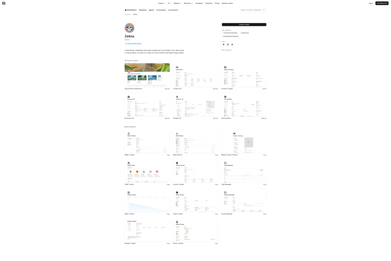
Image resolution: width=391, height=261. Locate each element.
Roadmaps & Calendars (231, 36)
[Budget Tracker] (147, 229)
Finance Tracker (227, 89)
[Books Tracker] (195, 229)
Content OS (177, 89)
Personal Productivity (230, 33)
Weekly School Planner (229, 155)
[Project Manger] (243, 200)
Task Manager (226, 184)
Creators (127, 14)
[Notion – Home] (4, 3)
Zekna (135, 14)
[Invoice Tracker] (195, 170)
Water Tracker (130, 155)
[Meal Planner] (195, 141)
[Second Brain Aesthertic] (147, 75)
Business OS (129, 118)
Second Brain (226, 118)
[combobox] (252, 10)
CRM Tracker (129, 184)
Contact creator (244, 24)
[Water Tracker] (147, 141)
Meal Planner (177, 155)
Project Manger (226, 214)
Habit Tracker (129, 214)
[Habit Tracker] (147, 200)
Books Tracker (178, 243)
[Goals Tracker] (195, 200)
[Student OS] (195, 104)
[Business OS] (147, 104)
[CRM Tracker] (147, 170)
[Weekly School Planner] (243, 141)
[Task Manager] (243, 170)
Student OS (177, 118)
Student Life (245, 33)
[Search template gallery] (263, 10)
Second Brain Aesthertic (133, 89)
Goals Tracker (178, 214)
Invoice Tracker (178, 184)
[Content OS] (195, 75)
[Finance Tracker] (243, 75)
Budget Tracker (130, 243)
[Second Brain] (243, 104)
